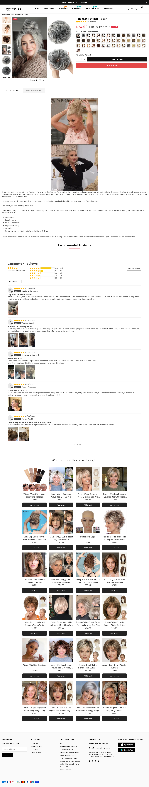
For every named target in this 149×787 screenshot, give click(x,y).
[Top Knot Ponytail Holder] (6, 29)
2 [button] (71, 445)
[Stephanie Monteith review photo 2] (20, 372)
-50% (15, 19)
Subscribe (7, 755)
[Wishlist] (136, 9)
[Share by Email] (43, 80)
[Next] (70, 48)
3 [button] (74, 445)
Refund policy (65, 770)
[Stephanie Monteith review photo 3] (30, 372)
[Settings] (132, 9)
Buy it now (112, 66)
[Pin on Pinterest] (40, 80)
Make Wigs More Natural (69, 764)
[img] (19, 288)
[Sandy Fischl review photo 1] (13, 434)
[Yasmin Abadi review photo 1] (13, 340)
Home (4, 14)
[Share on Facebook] (37, 80)
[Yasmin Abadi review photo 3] (32, 340)
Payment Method (66, 749)
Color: (87, 31)
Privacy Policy (36, 746)
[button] (140, 9)
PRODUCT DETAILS (12, 90)
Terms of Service (66, 767)
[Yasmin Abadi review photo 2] (23, 340)
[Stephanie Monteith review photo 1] (11, 372)
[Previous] (15, 48)
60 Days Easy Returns (68, 755)
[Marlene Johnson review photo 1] (13, 308)
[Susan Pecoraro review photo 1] (15, 404)
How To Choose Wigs (68, 758)
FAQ (61, 743)
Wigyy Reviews (36, 752)
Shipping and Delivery (68, 746)
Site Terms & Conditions (69, 752)
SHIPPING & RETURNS (34, 90)
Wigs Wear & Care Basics (70, 761)
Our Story (34, 743)
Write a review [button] (134, 268)
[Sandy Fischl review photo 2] (24, 434)
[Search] (128, 9)
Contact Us (35, 749)
